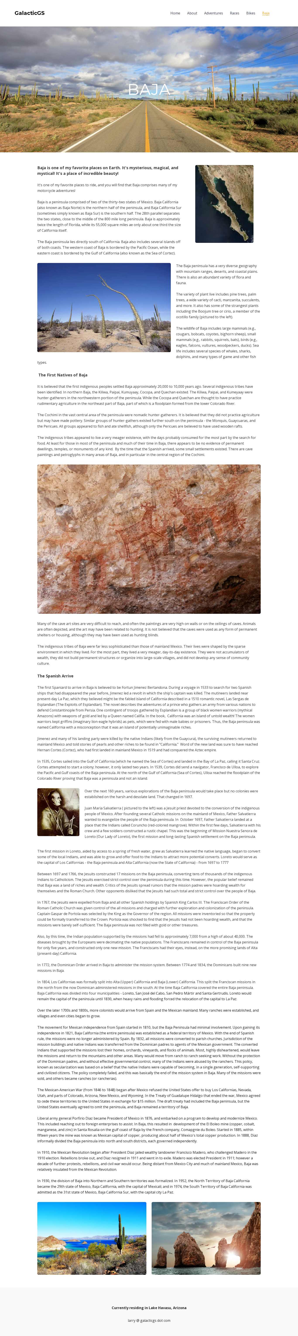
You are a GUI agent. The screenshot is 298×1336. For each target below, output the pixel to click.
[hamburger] (50, 13)
